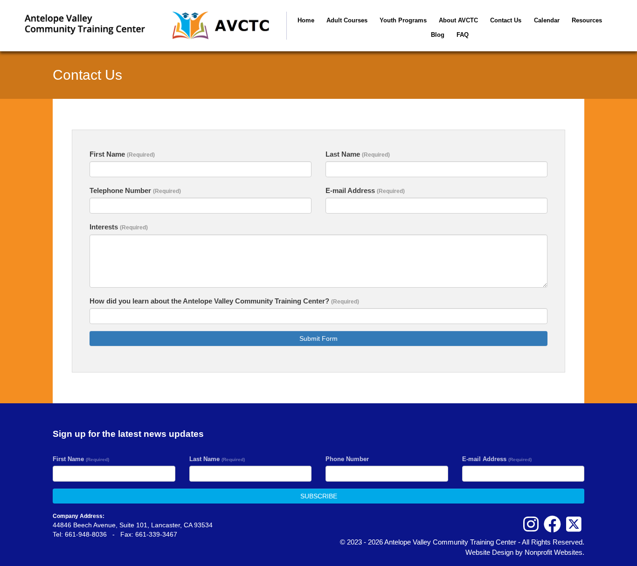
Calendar (547, 20)
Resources (587, 20)
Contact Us (505, 20)
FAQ (463, 34)
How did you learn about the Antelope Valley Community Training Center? (224, 301)
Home (306, 20)
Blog (437, 34)
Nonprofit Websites (553, 552)
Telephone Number (135, 190)
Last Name (357, 154)
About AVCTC (458, 20)
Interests (119, 227)
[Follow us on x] (574, 524)
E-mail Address (365, 190)
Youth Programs (403, 20)
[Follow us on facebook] (552, 524)
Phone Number (347, 459)
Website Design (490, 552)
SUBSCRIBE (318, 496)
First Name (122, 154)
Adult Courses (346, 20)
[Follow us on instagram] (531, 524)
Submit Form (318, 338)
